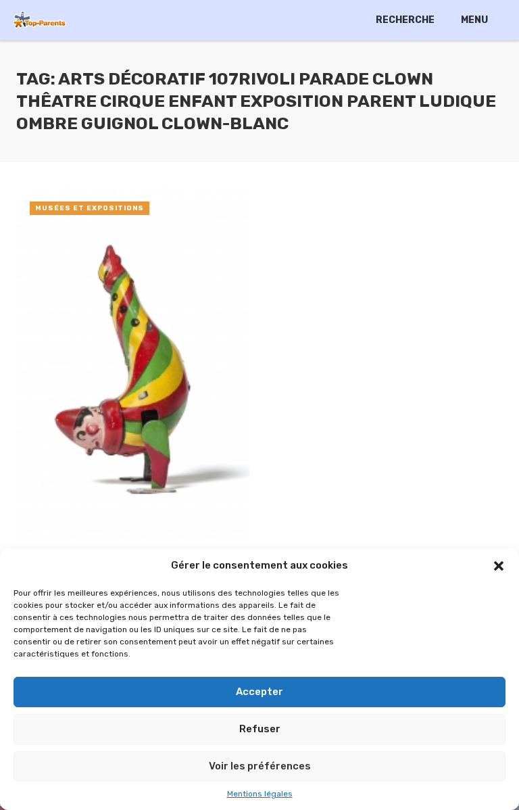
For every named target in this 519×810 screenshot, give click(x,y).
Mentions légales (260, 794)
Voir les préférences (260, 766)
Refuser (259, 729)
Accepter (259, 692)
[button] (498, 566)
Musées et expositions (89, 208)
